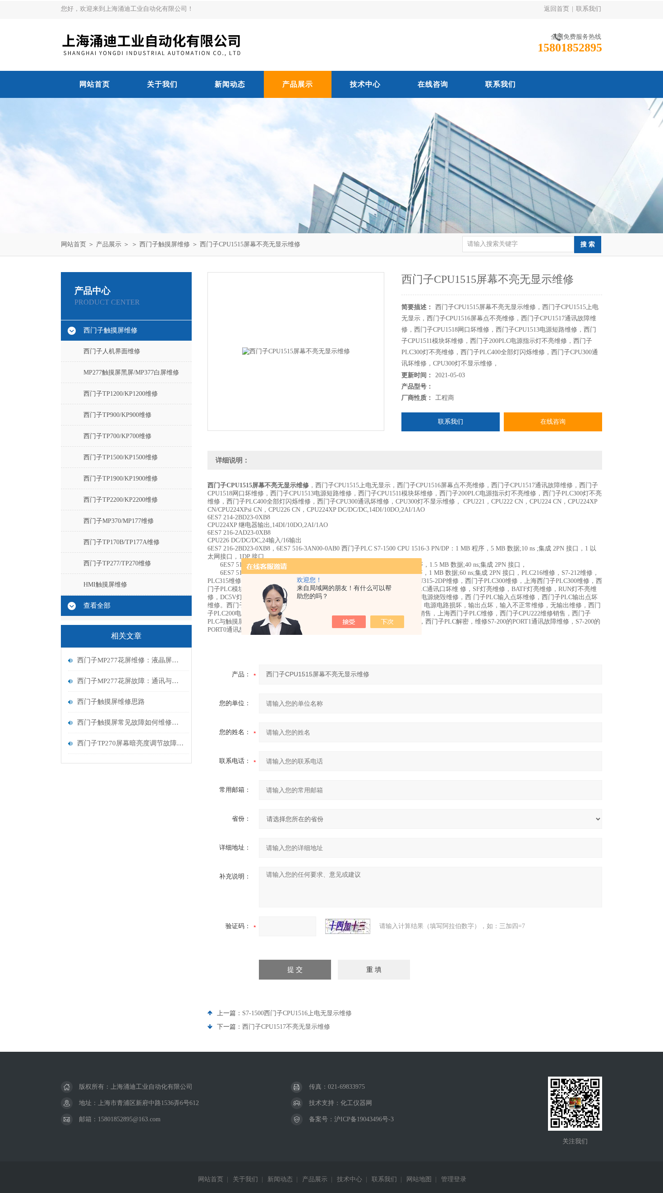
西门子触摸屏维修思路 (111, 701)
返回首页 (556, 8)
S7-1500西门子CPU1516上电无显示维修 (297, 1013)
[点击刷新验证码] (347, 926)
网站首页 (94, 84)
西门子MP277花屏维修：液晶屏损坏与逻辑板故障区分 (130, 660)
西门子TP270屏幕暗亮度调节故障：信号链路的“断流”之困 (130, 743)
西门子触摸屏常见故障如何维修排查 (130, 722)
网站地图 (419, 1179)
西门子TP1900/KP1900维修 (120, 478)
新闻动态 (230, 84)
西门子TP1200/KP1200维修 (120, 393)
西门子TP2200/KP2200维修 (120, 499)
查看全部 (96, 605)
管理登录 (453, 1179)
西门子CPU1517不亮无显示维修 (286, 1026)
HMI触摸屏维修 (105, 584)
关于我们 (162, 84)
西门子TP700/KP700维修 (117, 436)
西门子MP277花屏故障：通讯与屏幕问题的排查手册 (130, 680)
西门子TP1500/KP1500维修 (120, 457)
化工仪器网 (356, 1103)
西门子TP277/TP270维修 (117, 563)
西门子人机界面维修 (111, 351)
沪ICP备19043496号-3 (364, 1119)
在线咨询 (433, 84)
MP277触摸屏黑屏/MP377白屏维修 (131, 372)
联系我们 (588, 8)
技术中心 (365, 84)
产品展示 (297, 84)
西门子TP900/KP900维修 (117, 415)
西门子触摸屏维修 (164, 244)
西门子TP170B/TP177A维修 (121, 542)
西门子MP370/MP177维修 (118, 521)
